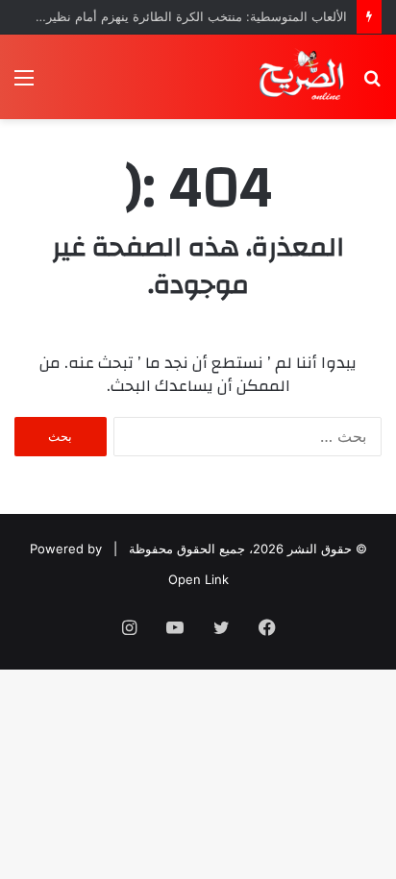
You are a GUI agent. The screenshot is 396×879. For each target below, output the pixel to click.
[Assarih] (304, 77)
